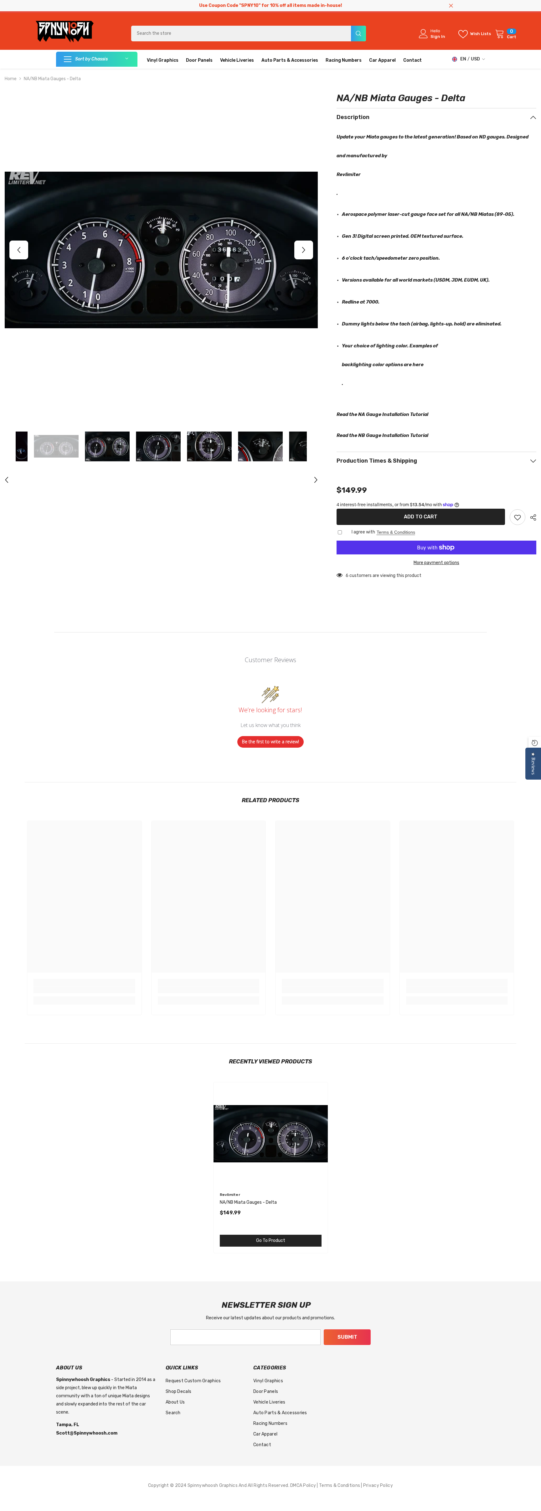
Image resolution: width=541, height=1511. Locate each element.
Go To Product (270, 1240)
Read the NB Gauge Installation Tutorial (382, 435)
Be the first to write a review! (270, 742)
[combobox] (241, 33)
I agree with (363, 532)
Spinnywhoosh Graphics (213, 1485)
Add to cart (420, 517)
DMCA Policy (303, 1485)
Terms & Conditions (396, 532)
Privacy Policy (378, 1485)
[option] (161, 250)
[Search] (248, 33)
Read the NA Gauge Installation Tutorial (382, 414)
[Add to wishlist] (517, 517)
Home (11, 78)
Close (451, 5)
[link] (84, 989)
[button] (18, 250)
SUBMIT (347, 1337)
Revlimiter (349, 174)
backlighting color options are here (383, 364)
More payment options (436, 562)
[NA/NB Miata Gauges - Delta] (271, 1133)
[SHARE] (530, 517)
